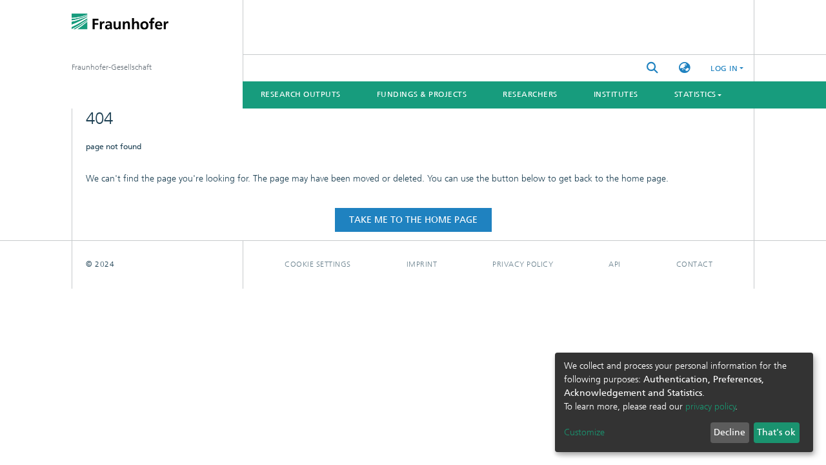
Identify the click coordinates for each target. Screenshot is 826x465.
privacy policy (710, 406)
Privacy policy (522, 264)
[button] (685, 68)
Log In (724, 68)
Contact (694, 264)
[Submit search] (652, 68)
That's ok (776, 432)
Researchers (530, 94)
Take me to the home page (413, 219)
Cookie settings (318, 264)
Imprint (422, 264)
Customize (584, 432)
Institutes (616, 94)
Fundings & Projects (422, 94)
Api (615, 264)
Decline (729, 432)
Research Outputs (301, 94)
